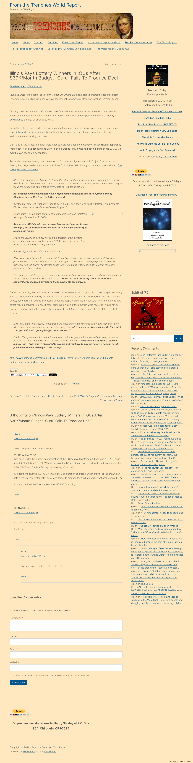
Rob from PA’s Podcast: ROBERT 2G (157, 124)
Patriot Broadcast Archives (27, 48)
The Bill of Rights (167, 42)
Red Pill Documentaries (138, 42)
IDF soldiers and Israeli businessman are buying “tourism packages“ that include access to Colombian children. (156, 496)
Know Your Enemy (72, 42)
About (26, 42)
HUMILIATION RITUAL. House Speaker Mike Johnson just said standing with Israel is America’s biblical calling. (155, 367)
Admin (76, 383)
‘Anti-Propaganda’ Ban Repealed (157, 150)
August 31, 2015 (25, 64)
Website (14, 662)
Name (13, 636)
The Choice (147, 584)
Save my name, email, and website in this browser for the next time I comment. (51, 675)
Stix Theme (50, 751)
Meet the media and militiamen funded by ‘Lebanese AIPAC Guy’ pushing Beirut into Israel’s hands (156, 532)
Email (13, 649)
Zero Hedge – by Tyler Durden (26, 86)
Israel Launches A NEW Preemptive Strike (159, 438)
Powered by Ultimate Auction (180, 762)
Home (15, 42)
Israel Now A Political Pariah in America (158, 526)
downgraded (16, 119)
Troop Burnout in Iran (149, 503)
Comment (17, 618)
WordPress (29, 751)
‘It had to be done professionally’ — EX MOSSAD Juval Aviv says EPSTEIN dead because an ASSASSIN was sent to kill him (156, 590)
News (119, 64)
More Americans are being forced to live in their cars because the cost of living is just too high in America (156, 541)
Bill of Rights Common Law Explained (70, 48)
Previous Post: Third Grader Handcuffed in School (36, 396)
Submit (179, 338)
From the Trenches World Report (45, 5)
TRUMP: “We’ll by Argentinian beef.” (158, 406)
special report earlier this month (28, 132)
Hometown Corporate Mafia (104, 42)
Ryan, (17, 434)
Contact (38, 42)
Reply (16, 495)
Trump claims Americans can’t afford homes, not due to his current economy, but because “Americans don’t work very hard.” (154, 454)
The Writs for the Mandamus (113, 48)
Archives (53, 42)
